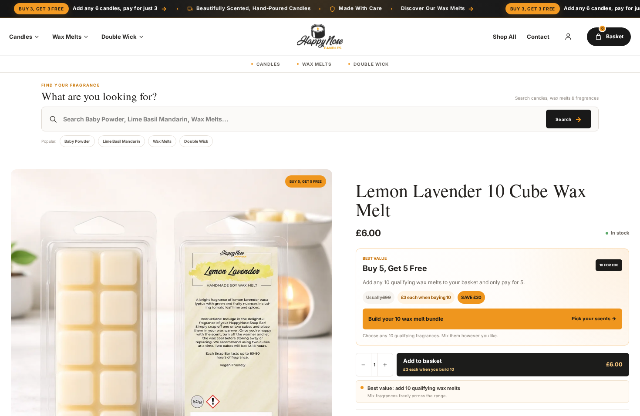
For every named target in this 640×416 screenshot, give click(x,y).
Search (568, 119)
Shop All (504, 36)
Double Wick (119, 36)
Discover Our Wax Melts (437, 8)
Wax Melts (66, 36)
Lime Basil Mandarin (121, 141)
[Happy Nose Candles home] (320, 36)
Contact (538, 36)
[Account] (568, 36)
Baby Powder (77, 141)
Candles (20, 36)
